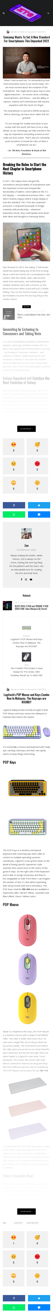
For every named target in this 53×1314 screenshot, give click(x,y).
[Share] (14, 505)
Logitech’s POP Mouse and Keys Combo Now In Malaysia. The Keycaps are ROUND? (26, 641)
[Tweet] (39, 505)
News (22, 32)
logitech (18, 1223)
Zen (26, 545)
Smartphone (28, 311)
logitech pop (33, 1223)
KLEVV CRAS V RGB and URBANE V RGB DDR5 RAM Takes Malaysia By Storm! (31, 607)
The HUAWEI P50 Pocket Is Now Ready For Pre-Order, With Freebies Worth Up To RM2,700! (26, 670)
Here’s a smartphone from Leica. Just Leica (34, 316)
